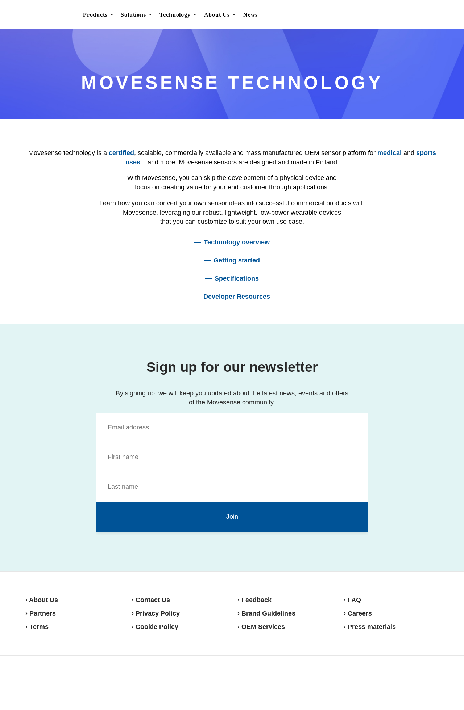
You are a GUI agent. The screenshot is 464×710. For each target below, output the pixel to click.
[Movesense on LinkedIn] (430, 682)
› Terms (37, 626)
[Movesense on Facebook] (395, 682)
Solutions (133, 15)
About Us (217, 15)
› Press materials (370, 626)
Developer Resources (236, 296)
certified (121, 152)
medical (389, 152)
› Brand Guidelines (266, 613)
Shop (432, 15)
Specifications (237, 278)
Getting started (237, 260)
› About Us (41, 600)
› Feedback (254, 600)
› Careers (358, 613)
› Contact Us (151, 600)
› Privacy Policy (156, 613)
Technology (175, 15)
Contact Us (396, 15)
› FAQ (352, 600)
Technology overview (237, 242)
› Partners (40, 613)
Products (95, 15)
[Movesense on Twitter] (412, 682)
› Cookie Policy (155, 626)
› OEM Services (261, 626)
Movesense (61, 681)
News (250, 15)
